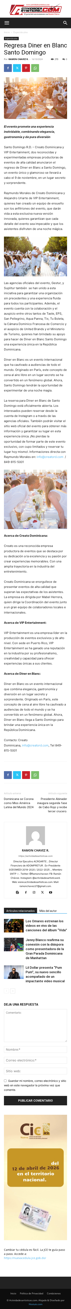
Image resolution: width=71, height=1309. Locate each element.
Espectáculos (20, 32)
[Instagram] (35, 892)
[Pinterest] (26, 68)
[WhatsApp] (35, 68)
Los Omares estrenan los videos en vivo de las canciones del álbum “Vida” (46, 925)
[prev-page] (6, 991)
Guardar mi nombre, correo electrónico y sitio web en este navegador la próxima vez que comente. (35, 1085)
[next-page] (12, 991)
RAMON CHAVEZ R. (18, 59)
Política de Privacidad (31, 1293)
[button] (6, 23)
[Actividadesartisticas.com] (35, 9)
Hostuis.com (35, 1304)
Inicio (7, 32)
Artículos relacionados (20, 910)
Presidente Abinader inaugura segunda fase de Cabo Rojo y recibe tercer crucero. (52, 805)
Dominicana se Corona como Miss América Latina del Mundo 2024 (19, 803)
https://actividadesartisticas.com (36, 856)
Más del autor (48, 910)
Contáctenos (54, 1293)
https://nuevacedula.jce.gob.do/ (25, 1258)
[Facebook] (8, 68)
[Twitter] (17, 68)
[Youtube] (52, 892)
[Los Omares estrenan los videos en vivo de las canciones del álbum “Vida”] (14, 925)
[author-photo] (35, 845)
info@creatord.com (50, 457)
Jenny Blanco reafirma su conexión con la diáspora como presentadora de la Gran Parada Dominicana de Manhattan (45, 949)
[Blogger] (19, 892)
